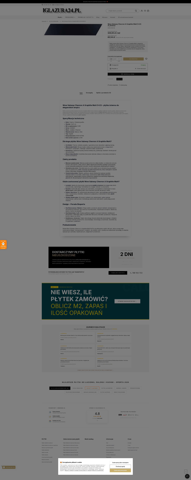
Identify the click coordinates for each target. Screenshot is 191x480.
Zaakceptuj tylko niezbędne (120, 462)
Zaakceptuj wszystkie (120, 470)
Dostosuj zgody (120, 466)
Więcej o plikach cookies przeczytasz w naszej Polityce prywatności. (84, 470)
